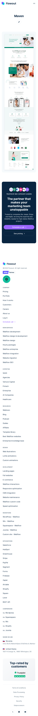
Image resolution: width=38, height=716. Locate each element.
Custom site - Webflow (12, 534)
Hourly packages (9, 345)
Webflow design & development (15, 336)
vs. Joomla (7, 630)
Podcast (6, 419)
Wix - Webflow (8, 521)
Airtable (6, 585)
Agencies (6, 377)
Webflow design (9, 340)
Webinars (6, 410)
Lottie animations (9, 456)
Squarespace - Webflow (12, 526)
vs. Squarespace (9, 617)
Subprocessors (19, 705)
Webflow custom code (11, 502)
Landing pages (8, 471)
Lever (5, 598)
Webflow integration (11, 354)
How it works (8, 300)
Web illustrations (9, 451)
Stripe (5, 558)
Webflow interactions (11, 484)
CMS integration (9, 493)
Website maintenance (11, 497)
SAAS (5, 373)
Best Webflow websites (12, 436)
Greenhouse (7, 554)
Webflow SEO (8, 362)
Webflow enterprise (10, 349)
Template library (9, 432)
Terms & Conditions (19, 688)
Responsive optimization (12, 489)
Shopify (6, 589)
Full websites (8, 475)
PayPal (5, 563)
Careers (6, 309)
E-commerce (8, 480)
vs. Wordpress (8, 613)
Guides (5, 423)
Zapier (5, 580)
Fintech (6, 386)
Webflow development (11, 332)
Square (5, 593)
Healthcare (7, 399)
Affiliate (6, 428)
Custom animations (10, 460)
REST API (6, 602)
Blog (4, 414)
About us (6, 313)
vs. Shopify (7, 626)
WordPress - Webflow (11, 517)
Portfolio (6, 296)
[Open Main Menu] (34, 3)
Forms (5, 571)
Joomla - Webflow (10, 530)
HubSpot (6, 549)
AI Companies (8, 395)
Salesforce (7, 545)
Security (19, 701)
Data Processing (19, 692)
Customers (7, 305)
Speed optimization (10, 506)
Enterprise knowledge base (13, 441)
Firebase (6, 576)
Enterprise (7, 391)
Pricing (5, 292)
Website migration (10, 358)
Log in (5, 318)
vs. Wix (5, 622)
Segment (6, 567)
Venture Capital (9, 382)
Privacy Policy (19, 697)
